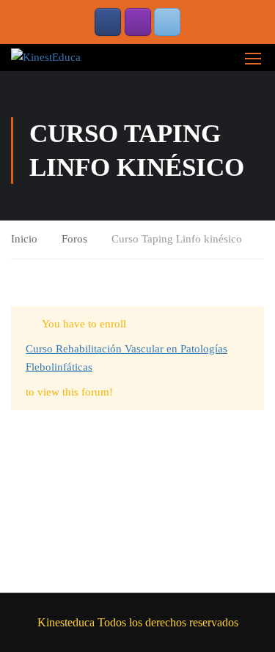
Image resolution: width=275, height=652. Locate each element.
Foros (74, 239)
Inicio (24, 239)
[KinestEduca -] (46, 57)
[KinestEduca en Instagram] (138, 22)
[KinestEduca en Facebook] (108, 22)
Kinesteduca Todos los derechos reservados (137, 622)
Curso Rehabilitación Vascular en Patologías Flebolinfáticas (126, 358)
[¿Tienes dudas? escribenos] (167, 22)
